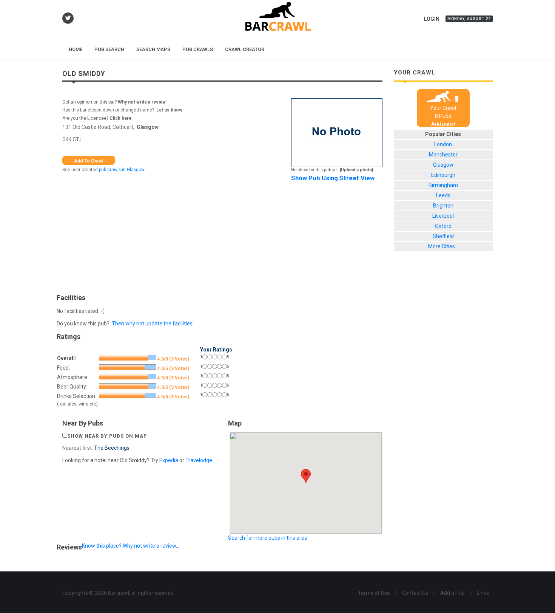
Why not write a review (141, 102)
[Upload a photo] (356, 169)
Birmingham (443, 185)
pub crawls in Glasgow (122, 169)
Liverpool (443, 216)
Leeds (443, 195)
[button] (306, 476)
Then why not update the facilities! (153, 323)
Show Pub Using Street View (333, 178)
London (443, 144)
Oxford (443, 226)
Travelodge (198, 460)
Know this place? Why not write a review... (130, 546)
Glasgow (148, 127)
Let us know (169, 110)
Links (483, 593)
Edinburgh (443, 175)
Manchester (443, 155)
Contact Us (415, 593)
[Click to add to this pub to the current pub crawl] (88, 160)
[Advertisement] (222, 236)
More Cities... (443, 246)
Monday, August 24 (469, 19)
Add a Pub (452, 593)
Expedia (168, 460)
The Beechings (112, 448)
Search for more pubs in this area (267, 538)
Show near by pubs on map (107, 436)
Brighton (443, 206)
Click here (120, 118)
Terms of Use (374, 593)
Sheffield (443, 236)
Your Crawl (443, 108)
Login (431, 19)
